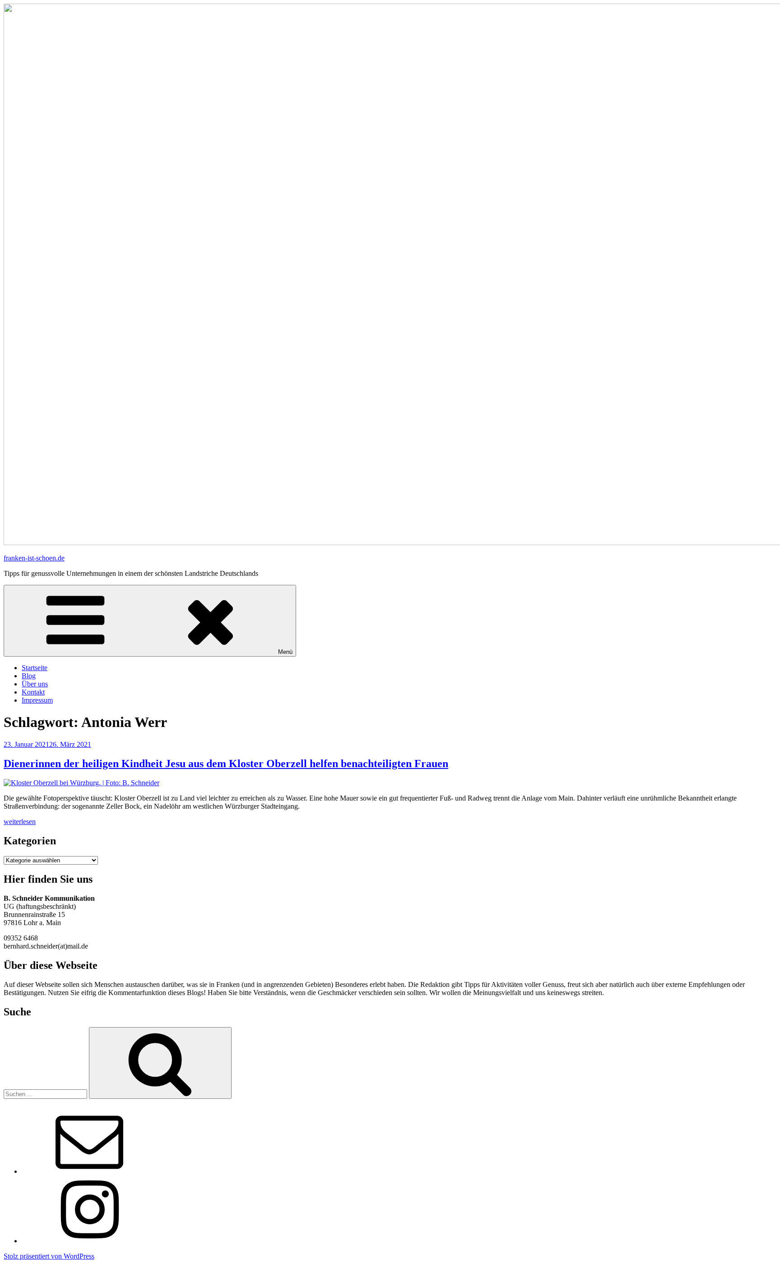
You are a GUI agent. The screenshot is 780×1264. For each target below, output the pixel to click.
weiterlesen (20, 821)
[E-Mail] (89, 1171)
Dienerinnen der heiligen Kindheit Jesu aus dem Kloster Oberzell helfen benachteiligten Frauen (226, 763)
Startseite (34, 667)
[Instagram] (89, 1241)
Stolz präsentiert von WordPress (49, 1256)
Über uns (35, 684)
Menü (285, 651)
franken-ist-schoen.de (34, 558)
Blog (29, 676)
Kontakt (33, 692)
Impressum (37, 700)
